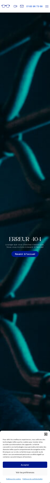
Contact (21, 6)
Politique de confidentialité (32, 479)
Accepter (25, 465)
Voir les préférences (25, 472)
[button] (45, 434)
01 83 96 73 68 (34, 6)
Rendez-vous (15, 6)
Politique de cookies (13, 479)
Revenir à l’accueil (25, 254)
